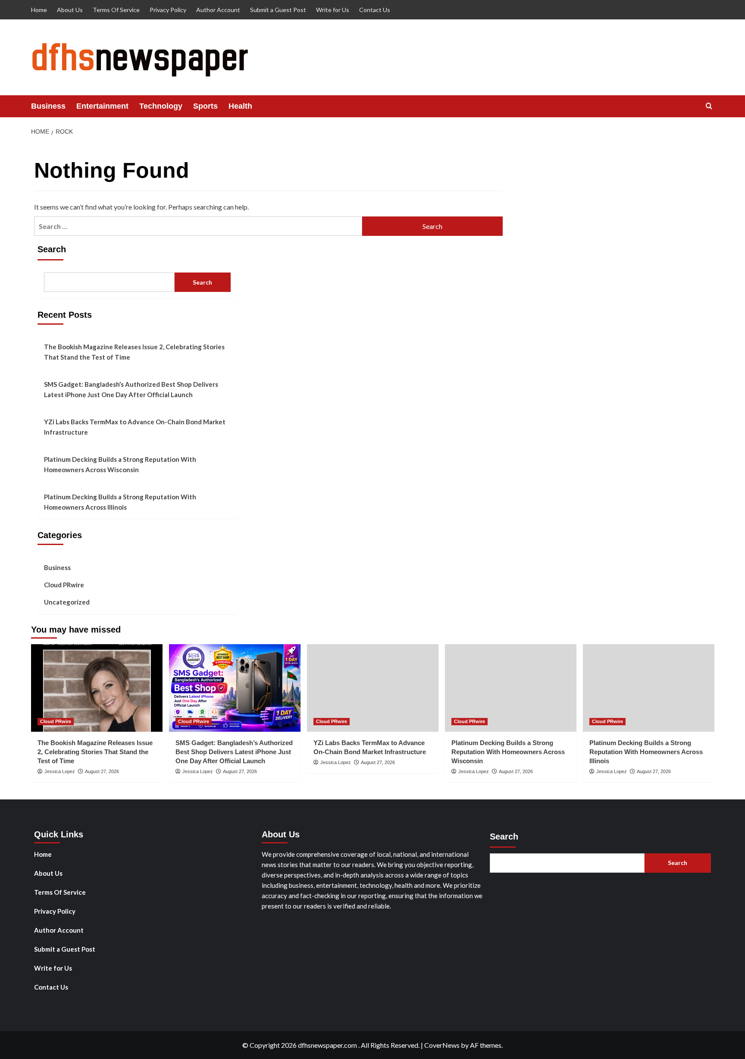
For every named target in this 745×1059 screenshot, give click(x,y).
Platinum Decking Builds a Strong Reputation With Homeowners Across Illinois (120, 502)
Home (39, 9)
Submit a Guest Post (278, 9)
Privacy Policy (168, 9)
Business (48, 106)
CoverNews (442, 1045)
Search (52, 249)
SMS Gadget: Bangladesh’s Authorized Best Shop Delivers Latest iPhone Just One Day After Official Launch (131, 389)
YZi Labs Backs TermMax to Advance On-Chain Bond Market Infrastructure (134, 427)
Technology (160, 106)
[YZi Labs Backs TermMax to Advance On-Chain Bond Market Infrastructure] (372, 688)
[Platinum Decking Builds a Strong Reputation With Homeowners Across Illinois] (648, 688)
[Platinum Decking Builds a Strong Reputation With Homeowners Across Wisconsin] (510, 688)
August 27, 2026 (102, 771)
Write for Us (332, 9)
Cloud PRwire (64, 585)
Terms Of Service (116, 9)
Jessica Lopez (59, 771)
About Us (70, 9)
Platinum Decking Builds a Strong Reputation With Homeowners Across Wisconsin (120, 464)
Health (240, 106)
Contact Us (374, 9)
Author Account (218, 9)
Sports (205, 106)
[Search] (709, 106)
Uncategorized (67, 602)
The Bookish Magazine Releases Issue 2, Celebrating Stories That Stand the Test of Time (134, 352)
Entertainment (102, 106)
